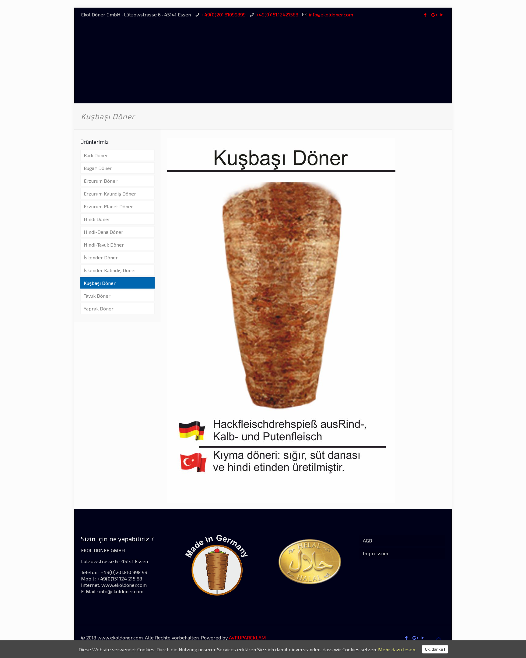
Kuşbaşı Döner (100, 283)
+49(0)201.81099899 (224, 14)
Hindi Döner (97, 219)
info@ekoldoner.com (331, 14)
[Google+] (433, 14)
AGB (367, 540)
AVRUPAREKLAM (247, 637)
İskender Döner (101, 257)
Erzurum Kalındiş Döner (110, 193)
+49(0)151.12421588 (277, 14)
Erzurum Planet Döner (108, 206)
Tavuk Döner (97, 296)
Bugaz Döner (98, 168)
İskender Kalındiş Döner (110, 270)
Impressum (375, 553)
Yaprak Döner (99, 308)
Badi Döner (96, 155)
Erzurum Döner (100, 181)
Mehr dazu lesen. (397, 649)
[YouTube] (442, 14)
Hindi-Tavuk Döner (104, 245)
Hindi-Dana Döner (103, 232)
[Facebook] (425, 14)
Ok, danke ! (435, 649)
